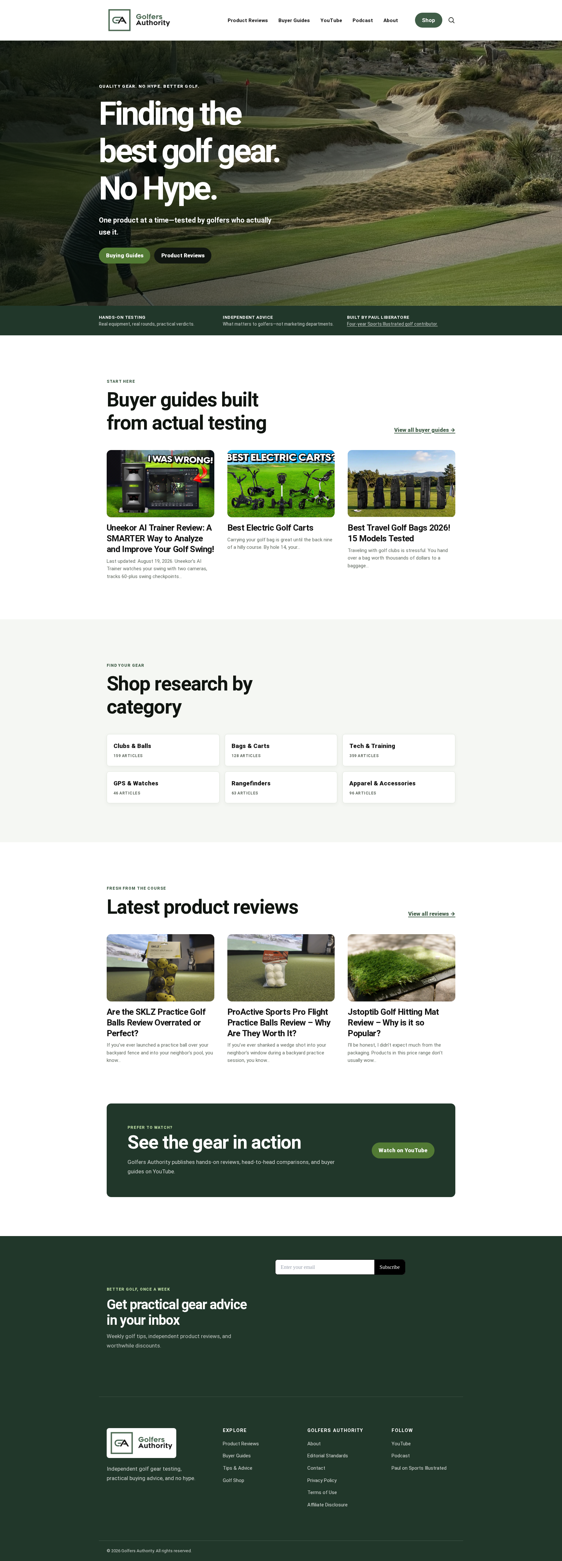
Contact (316, 1468)
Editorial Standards (327, 1456)
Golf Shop (233, 1480)
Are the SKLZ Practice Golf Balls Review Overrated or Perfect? (156, 1022)
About (390, 20)
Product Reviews (248, 20)
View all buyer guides (424, 430)
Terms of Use (322, 1492)
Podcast (363, 20)
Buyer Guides (294, 20)
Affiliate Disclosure (327, 1505)
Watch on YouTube (403, 1150)
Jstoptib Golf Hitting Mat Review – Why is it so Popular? (393, 1022)
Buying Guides (124, 255)
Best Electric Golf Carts (270, 528)
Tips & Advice (237, 1468)
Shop (428, 20)
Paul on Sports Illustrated (419, 1468)
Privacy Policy (322, 1480)
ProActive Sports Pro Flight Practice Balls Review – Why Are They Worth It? (278, 1022)
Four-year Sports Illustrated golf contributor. (392, 324)
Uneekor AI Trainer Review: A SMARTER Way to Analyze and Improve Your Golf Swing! (160, 538)
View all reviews (431, 913)
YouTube (331, 20)
